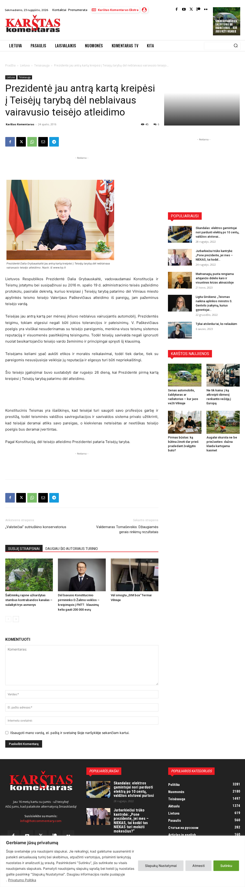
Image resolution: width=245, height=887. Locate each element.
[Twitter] (191, 9)
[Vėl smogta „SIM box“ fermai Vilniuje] (134, 574)
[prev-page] (8, 619)
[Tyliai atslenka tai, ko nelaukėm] (180, 330)
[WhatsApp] (32, 142)
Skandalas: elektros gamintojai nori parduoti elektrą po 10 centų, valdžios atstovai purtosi (134, 789)
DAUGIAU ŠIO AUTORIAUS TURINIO (71, 549)
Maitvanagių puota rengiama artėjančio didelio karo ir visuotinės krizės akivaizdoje (215, 278)
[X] (21, 142)
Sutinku (226, 866)
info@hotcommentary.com (40, 821)
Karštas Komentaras (20, 124)
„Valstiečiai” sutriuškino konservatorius (35, 527)
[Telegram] (54, 142)
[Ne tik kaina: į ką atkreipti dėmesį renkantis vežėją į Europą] (223, 375)
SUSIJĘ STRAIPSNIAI (24, 549)
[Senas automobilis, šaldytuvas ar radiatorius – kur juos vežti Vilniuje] (184, 375)
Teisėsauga (42, 65)
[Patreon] (198, 9)
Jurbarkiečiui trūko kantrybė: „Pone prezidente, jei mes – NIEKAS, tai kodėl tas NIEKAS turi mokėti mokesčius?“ (131, 820)
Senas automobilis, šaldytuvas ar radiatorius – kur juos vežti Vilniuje (226, 26)
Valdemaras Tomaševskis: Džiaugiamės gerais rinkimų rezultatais (127, 529)
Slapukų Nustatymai (161, 866)
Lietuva (25, 65)
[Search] (235, 46)
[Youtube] (184, 9)
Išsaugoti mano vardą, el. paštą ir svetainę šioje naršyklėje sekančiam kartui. (69, 733)
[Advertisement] (121, 27)
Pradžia (10, 65)
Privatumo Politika (22, 880)
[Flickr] (206, 9)
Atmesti (198, 866)
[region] (122, 861)
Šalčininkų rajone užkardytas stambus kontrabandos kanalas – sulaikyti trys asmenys (28, 600)
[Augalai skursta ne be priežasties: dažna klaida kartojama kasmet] (223, 422)
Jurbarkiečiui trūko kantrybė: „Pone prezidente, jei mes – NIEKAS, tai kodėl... (214, 255)
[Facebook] (176, 9)
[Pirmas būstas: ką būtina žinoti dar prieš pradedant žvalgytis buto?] (184, 422)
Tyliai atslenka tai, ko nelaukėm (216, 324)
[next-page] (16, 619)
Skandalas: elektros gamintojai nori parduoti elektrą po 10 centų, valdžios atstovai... (217, 232)
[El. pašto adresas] (43, 142)
